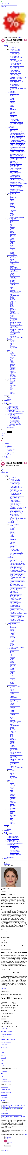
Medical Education (14, 295)
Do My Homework (11, 218)
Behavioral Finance (15, 327)
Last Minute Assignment (16, 57)
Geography (12, 103)
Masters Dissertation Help (16, 187)
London (12, 353)
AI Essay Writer (11, 425)
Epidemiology (13, 267)
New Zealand (13, 347)
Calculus (12, 260)
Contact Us (3, 1058)
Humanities (13, 250)
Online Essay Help (14, 120)
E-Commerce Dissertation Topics (18, 157)
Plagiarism (8, 1137)
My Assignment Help (15, 84)
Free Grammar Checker (12, 407)
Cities (8, 350)
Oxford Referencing (15, 423)
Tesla (11, 392)
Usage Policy (4, 1097)
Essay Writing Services (6, 1031)
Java (11, 196)
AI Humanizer (10, 427)
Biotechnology (13, 333)
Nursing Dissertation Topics (17, 140)
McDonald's (13, 385)
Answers (9, 399)
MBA (11, 95)
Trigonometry (13, 336)
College (12, 211)
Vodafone (12, 393)
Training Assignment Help (16, 337)
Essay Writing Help (11, 92)
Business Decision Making (16, 325)
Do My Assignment (15, 50)
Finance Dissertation (15, 176)
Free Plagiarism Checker (13, 409)
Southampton (13, 375)
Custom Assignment (15, 64)
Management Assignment (16, 54)
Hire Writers (7, 400)
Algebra (12, 243)
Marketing (12, 96)
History (12, 105)
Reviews (6, 457)
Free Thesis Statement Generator (15, 413)
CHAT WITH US (4, 991)
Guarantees (9, 450)
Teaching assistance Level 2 (17, 217)
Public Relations (14, 326)
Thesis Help (4, 1047)
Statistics (12, 252)
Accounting (13, 197)
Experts (2, 1063)
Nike (11, 389)
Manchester (13, 355)
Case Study (9, 379)
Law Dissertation (14, 171)
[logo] (14, 42)
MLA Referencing (14, 417)
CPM (11, 245)
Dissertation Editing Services (17, 186)
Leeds (11, 358)
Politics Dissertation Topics (16, 155)
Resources (6, 395)
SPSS (11, 304)
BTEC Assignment (14, 56)
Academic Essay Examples (16, 122)
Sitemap (3, 1100)
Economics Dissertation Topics (17, 134)
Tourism (12, 297)
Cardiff (11, 361)
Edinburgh (12, 364)
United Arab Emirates (6, 1081)
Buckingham (13, 376)
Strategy (12, 323)
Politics (12, 113)
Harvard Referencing (15, 418)
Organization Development (16, 329)
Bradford (12, 365)
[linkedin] (20, 1108)
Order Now (3, 433)
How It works (10, 452)
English (12, 106)
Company (6, 443)
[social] (2, 1108)
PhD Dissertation (14, 162)
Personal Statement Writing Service (18, 88)
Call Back (7, 1144)
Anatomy (12, 320)
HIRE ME (3, 988)
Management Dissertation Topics (18, 141)
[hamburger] (1, 441)
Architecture (13, 309)
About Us (9, 446)
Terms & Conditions (6, 1092)
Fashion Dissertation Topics (17, 144)
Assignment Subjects (12, 255)
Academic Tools (8, 403)
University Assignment (15, 53)
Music (11, 294)
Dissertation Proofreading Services (18, 183)
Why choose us (10, 448)
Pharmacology (13, 210)
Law (11, 108)
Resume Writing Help (15, 80)
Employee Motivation (15, 269)
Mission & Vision (11, 449)
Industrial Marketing (15, 332)
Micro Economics (14, 292)
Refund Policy (4, 1087)
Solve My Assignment (15, 73)
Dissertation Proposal (15, 189)
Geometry (12, 227)
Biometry (12, 334)
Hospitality (12, 284)
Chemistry (12, 206)
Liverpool (12, 354)
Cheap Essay (13, 117)
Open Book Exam (14, 85)
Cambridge (12, 368)
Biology (12, 214)
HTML (12, 249)
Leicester (12, 374)
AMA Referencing (14, 420)
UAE (11, 344)
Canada (12, 341)
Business (12, 99)
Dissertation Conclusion (16, 185)
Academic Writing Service (16, 81)
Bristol (11, 360)
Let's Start (3, 1019)
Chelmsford (13, 372)
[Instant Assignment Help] (14, 465)
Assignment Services (12, 47)
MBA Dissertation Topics (16, 137)
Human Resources (14, 283)
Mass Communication (15, 291)
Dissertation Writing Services (17, 190)
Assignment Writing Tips (16, 78)
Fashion (12, 274)
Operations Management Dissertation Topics (16, 159)
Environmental (13, 115)
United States (4, 1071)
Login (6, 472)
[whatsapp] (1, 1)
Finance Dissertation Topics (17, 133)
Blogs (5, 402)
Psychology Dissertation (16, 168)
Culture (12, 263)
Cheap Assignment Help (16, 60)
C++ (11, 246)
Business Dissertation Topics (17, 131)
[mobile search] (1, 467)
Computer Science (14, 262)
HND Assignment (14, 70)
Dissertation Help (11, 127)
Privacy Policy (4, 1095)
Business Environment (15, 322)
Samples (9, 397)
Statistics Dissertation (15, 169)
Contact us (9, 454)
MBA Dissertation (14, 173)
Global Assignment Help (16, 82)
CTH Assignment (14, 68)
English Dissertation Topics (16, 145)
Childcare (12, 316)
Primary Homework (15, 222)
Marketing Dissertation (15, 172)
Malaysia (12, 343)
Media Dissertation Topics (16, 154)
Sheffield (12, 371)
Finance (12, 102)
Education (12, 112)
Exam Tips (12, 91)
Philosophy (12, 116)
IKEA (11, 383)
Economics (12, 101)
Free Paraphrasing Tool (12, 406)
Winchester (12, 369)
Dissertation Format (15, 192)
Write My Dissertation (15, 178)
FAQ (8, 453)
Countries (9, 339)
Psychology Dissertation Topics (17, 136)
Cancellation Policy (5, 1089)
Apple (11, 382)
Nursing (12, 98)
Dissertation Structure (15, 182)
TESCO (12, 390)
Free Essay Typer (11, 410)
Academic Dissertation (15, 165)
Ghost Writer (13, 59)
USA (11, 348)
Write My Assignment (15, 63)
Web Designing (14, 319)
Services (6, 45)
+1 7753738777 (6, 3)
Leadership (12, 110)
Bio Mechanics (13, 318)
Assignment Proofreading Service (18, 77)
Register (3, 472)
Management (13, 109)
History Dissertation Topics (16, 138)
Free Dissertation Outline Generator (15, 411)
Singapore (12, 346)
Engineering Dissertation (16, 164)
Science (12, 204)
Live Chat (8, 1146)
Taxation (12, 315)
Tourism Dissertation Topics (17, 150)
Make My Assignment (15, 71)
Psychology (13, 215)
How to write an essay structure (17, 123)
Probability (12, 248)
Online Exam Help (14, 52)
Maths (11, 213)
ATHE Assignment (14, 67)
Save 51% (20, 37)
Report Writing (13, 87)
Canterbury (12, 367)
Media (11, 288)
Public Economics (14, 313)
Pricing (5, 456)
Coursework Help (11, 193)
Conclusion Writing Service (16, 61)
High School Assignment (16, 75)
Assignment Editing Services (17, 66)
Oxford (12, 357)
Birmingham (13, 378)
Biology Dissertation (15, 166)
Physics (12, 229)
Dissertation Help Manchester (17, 180)
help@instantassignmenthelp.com (9, 5)
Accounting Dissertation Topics (17, 143)
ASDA (11, 388)
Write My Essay (14, 119)
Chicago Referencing (15, 421)
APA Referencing (14, 416)
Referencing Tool (11, 414)
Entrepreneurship (14, 271)
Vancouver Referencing (16, 424)
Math (11, 225)
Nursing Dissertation (15, 175)
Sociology (12, 311)
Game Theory (13, 278)
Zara (11, 386)
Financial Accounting (15, 276)
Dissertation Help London (16, 179)
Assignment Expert (14, 89)
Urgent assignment (14, 74)
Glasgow (12, 362)
